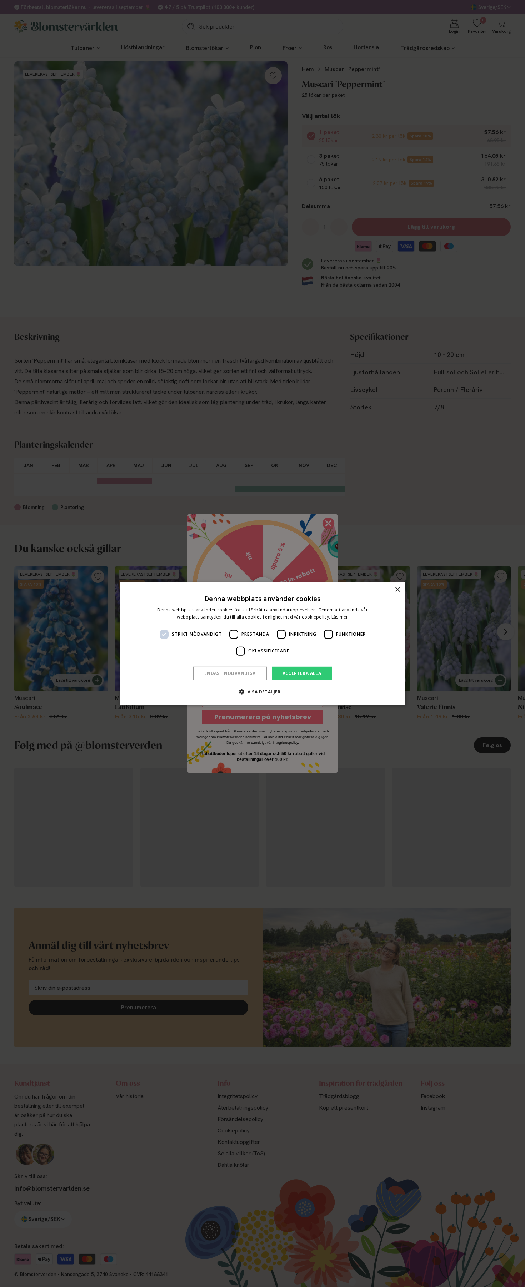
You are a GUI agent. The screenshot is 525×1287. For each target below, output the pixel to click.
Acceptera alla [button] (301, 673)
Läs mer (339, 617)
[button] (262, 691)
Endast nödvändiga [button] (230, 673)
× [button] (397, 589)
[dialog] (262, 643)
